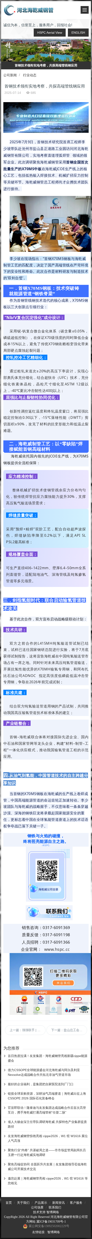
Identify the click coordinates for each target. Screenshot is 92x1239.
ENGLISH (78, 32)
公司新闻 (10, 75)
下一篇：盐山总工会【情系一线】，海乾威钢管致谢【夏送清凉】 (69, 1030)
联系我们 (55, 1207)
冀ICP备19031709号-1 (51, 1221)
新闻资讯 (58, 1202)
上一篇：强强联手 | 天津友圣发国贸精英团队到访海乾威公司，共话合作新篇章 (28, 1030)
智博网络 (52, 1212)
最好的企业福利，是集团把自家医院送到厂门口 (40, 1084)
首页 (9, 1202)
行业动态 (29, 75)
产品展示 (41, 1202)
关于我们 (23, 1202)
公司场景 (37, 1207)
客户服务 (76, 1202)
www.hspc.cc (57, 949)
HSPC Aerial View (49, 32)
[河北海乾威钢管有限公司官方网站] (29, 10)
